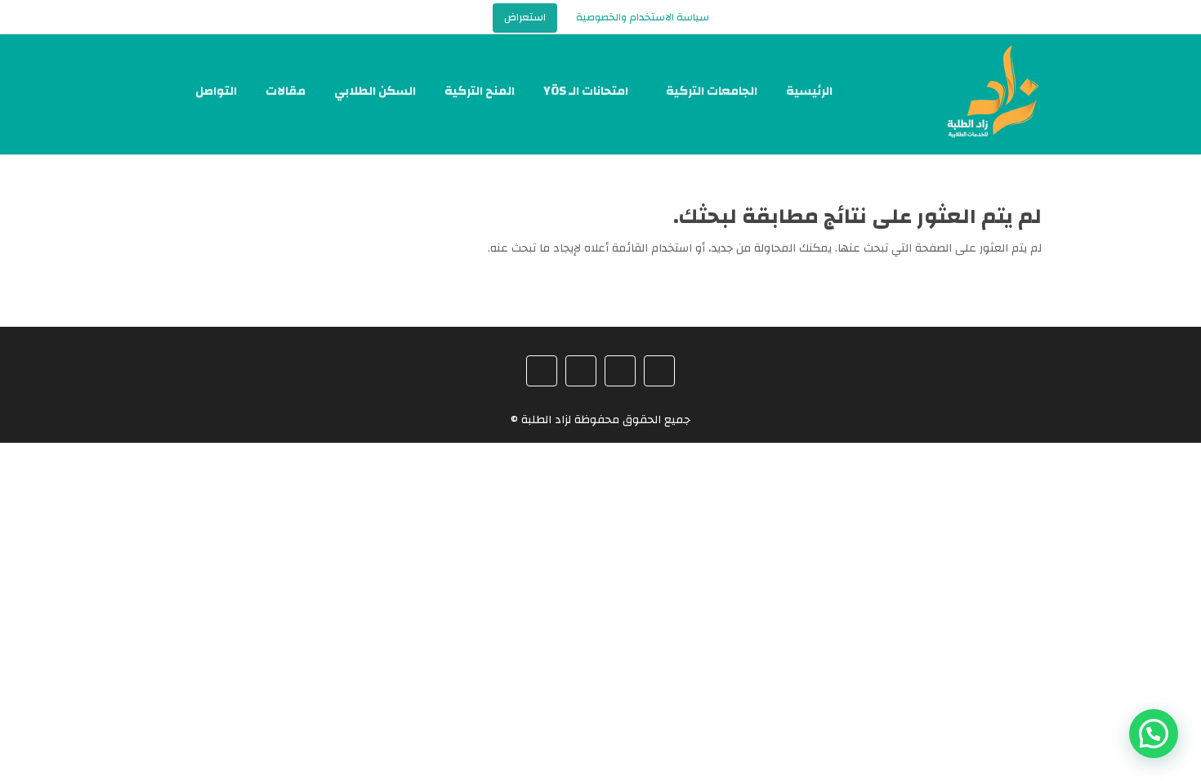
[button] (1153, 733)
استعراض (525, 17)
